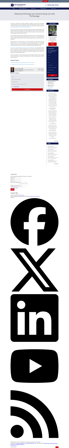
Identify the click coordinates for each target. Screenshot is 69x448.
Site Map (12, 445)
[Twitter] (34, 293)
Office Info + (33, 196)
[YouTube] (34, 389)
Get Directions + (37, 196)
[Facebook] (34, 245)
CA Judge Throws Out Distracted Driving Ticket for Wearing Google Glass (22, 64)
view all (55, 163)
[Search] (57, 447)
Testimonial (51, 90)
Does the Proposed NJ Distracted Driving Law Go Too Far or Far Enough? (22, 62)
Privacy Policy (16, 86)
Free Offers (52, 23)
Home (14, 8)
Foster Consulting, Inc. (31, 443)
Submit (52, 75)
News (49, 143)
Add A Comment (27, 89)
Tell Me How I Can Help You (15, 185)
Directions (49, 88)
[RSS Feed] (34, 437)
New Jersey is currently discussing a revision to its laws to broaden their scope (23, 47)
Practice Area (13, 182)
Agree (15, 86)
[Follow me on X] (39, 70)
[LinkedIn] (34, 341)
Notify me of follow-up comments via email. (19, 84)
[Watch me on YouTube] (42, 70)
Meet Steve (33, 8)
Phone (12, 181)
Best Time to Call (13, 186)
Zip (11, 179)
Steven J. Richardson (18, 68)
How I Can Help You (22, 8)
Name (12, 177)
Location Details (50, 87)
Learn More (45, 1)
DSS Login (15, 445)
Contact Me (53, 8)
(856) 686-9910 (52, 5)
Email (12, 178)
